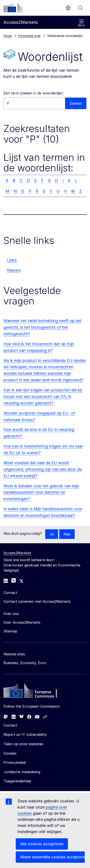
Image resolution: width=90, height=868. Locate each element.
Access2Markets (17, 553)
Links (12, 260)
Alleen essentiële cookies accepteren (52, 857)
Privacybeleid (14, 762)
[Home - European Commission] (35, 691)
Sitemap (10, 631)
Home (7, 36)
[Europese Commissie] (13, 7)
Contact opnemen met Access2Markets (37, 601)
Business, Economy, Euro (24, 663)
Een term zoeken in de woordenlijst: (33, 93)
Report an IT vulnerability (25, 734)
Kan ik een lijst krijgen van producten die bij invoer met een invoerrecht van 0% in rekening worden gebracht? (42, 396)
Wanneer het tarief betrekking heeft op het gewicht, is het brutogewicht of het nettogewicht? (42, 327)
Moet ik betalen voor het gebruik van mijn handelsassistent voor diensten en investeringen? (41, 492)
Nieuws (14, 270)
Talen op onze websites (23, 744)
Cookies (10, 753)
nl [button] (68, 7)
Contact (10, 725)
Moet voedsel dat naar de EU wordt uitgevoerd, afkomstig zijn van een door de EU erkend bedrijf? (42, 469)
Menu (81, 25)
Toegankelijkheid (17, 781)
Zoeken (80, 7)
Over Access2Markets (21, 622)
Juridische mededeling (21, 772)
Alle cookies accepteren (42, 844)
